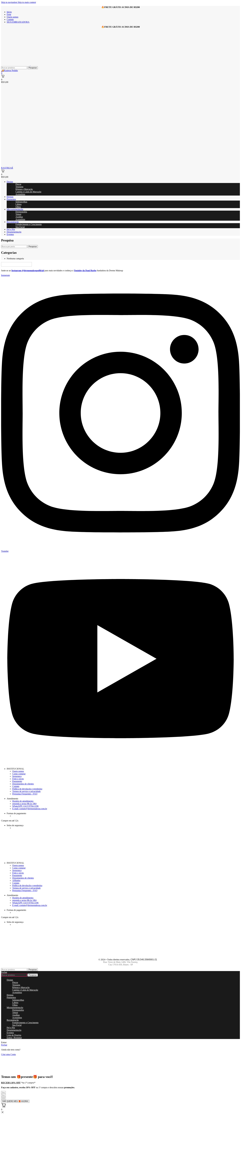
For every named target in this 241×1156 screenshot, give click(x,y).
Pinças (15, 982)
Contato (15, 786)
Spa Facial (20, 227)
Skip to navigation (9, 2)
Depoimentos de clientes (23, 784)
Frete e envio (18, 779)
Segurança (16, 776)
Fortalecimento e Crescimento (28, 224)
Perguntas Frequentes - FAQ (24, 794)
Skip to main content (27, 2)
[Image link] (16, 266)
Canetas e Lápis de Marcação (28, 192)
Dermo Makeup (91, 959)
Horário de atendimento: (23, 801)
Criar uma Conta (8, 1054)
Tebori (15, 1012)
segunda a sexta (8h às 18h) (24, 803)
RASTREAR (7, 168)
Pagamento (17, 781)
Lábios (15, 1002)
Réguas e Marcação (21, 987)
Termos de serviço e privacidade (26, 791)
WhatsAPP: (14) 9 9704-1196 (25, 806)
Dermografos (18, 1010)
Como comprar (19, 774)
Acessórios (20, 194)
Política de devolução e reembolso (27, 789)
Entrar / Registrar (14, 1037)
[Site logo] (15, 65)
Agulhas (16, 1015)
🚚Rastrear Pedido (9, 70)
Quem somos (18, 771)
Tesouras (16, 985)
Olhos (18, 207)
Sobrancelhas (18, 1000)
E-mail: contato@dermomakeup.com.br (29, 808)
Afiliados (16, 880)
